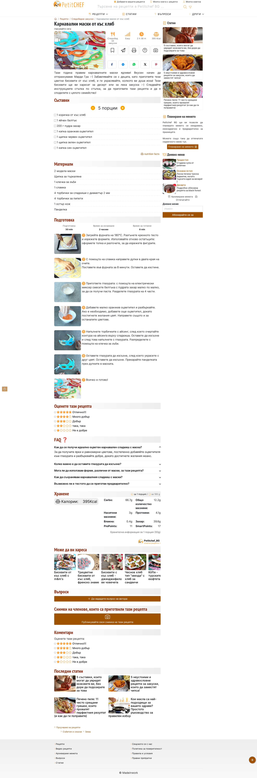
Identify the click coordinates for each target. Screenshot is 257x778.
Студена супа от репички (185, 164)
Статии (131, 14)
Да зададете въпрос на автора (109, 598)
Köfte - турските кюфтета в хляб (159, 576)
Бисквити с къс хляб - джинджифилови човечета (111, 577)
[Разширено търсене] (190, 7)
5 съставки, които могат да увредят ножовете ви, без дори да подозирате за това (91, 683)
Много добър (81, 416)
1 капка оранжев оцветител (75, 131)
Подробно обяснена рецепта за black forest (189, 189)
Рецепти (98, 14)
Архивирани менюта (182, 196)
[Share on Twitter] (145, 64)
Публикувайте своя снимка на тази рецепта (107, 622)
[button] (58, 50)
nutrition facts (151, 154)
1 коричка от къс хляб (71, 114)
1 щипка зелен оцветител (73, 142)
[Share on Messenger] (123, 64)
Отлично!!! (79, 412)
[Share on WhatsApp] (134, 64)
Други (196, 14)
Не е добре (79, 430)
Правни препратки (142, 758)
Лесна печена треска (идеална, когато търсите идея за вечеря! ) (190, 178)
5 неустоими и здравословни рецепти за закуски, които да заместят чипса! (145, 683)
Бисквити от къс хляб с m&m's (62, 576)
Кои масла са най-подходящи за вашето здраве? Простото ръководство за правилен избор (132, 707)
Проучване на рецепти (68, 727)
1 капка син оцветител (71, 147)
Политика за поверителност (147, 748)
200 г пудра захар (68, 125)
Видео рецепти (64, 748)
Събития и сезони (72, 731)
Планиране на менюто (181, 146)
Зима (88, 731)
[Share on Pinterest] (156, 64)
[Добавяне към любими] (112, 50)
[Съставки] (4, 389)
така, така (78, 425)
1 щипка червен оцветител (74, 136)
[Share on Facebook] (112, 64)
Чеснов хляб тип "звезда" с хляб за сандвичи (135, 577)
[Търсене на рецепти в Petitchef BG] (185, 6)
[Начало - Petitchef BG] (55, 19)
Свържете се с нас (142, 744)
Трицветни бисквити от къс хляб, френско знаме (88, 577)
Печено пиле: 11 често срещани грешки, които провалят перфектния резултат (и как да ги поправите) (80, 707)
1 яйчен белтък (67, 120)
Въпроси (164, 14)
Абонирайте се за (182, 214)
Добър (76, 421)
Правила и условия (142, 753)
